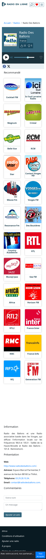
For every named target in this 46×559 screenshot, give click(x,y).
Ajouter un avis (12, 514)
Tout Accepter (40, 555)
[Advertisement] (23, 15)
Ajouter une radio (10, 541)
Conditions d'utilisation (13, 536)
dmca (4, 531)
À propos (6, 546)
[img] (41, 4)
